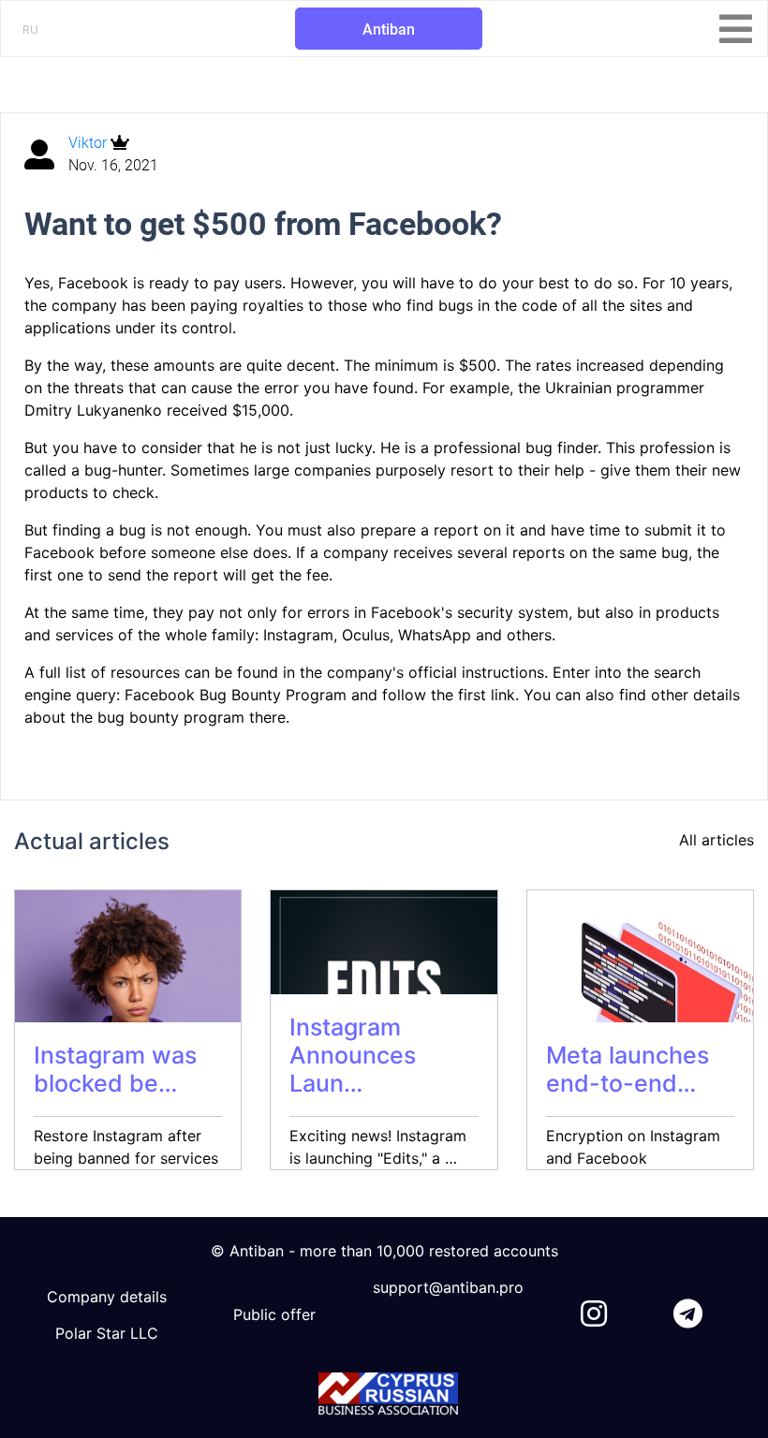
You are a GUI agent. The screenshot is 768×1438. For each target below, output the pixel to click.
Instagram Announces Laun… (352, 1055)
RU (30, 29)
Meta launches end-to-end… (627, 1069)
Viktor (89, 143)
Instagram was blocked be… (115, 1069)
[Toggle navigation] (735, 29)
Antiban (388, 29)
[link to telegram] (688, 1309)
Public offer (274, 1314)
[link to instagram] (593, 1309)
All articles (716, 839)
